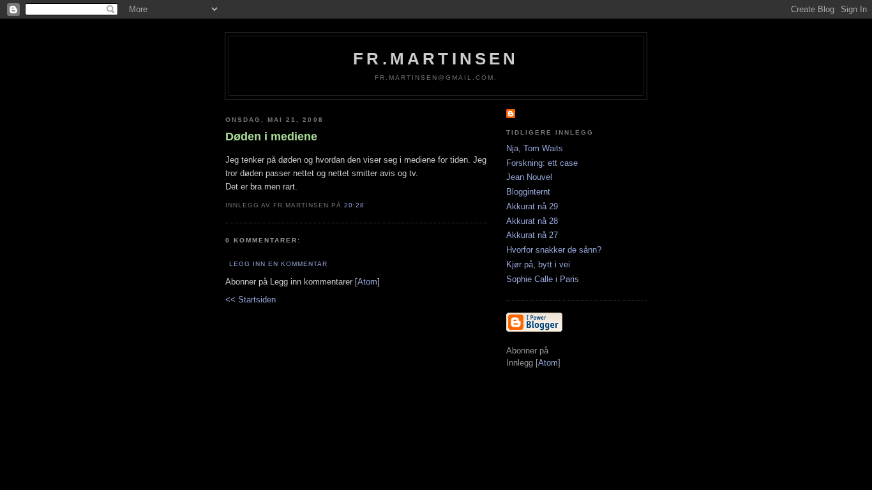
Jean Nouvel (529, 177)
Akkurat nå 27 (532, 235)
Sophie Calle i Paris (542, 279)
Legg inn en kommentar (278, 263)
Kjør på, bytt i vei (538, 264)
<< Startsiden (250, 299)
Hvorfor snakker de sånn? (553, 250)
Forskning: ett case (542, 163)
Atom (367, 281)
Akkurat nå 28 (532, 221)
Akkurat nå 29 (532, 206)
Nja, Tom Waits (534, 148)
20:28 (354, 205)
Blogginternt (528, 192)
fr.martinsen (435, 58)
